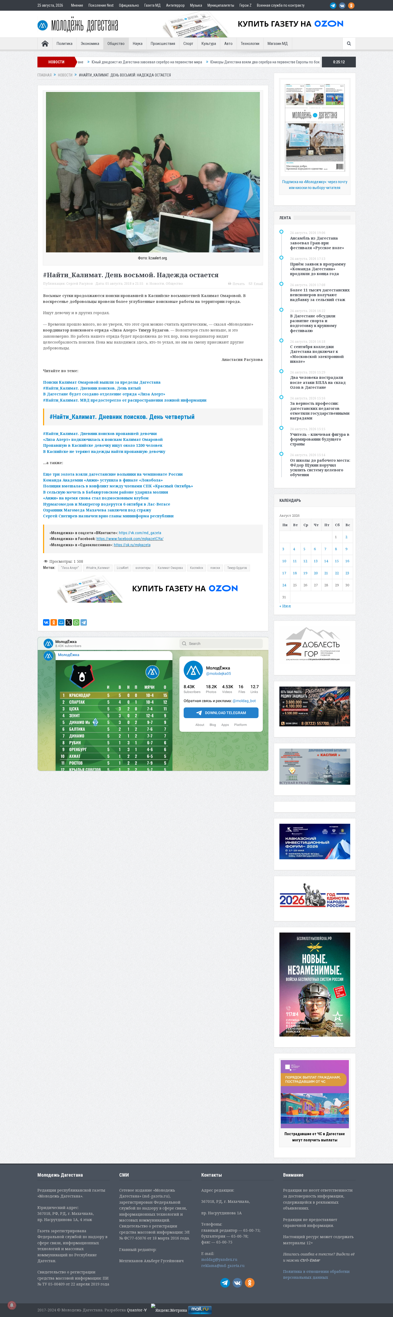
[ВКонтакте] (46, 622)
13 (316, 561)
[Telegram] (83, 622)
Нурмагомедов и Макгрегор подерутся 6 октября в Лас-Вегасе (106, 504)
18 (295, 573)
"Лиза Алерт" (70, 568)
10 (284, 561)
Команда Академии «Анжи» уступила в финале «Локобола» (103, 480)
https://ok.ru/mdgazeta (132, 544)
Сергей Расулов (79, 283)
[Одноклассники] (54, 622)
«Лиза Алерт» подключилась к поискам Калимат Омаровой (103, 439)
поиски (215, 568)
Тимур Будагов (237, 568)
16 (347, 561)
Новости (156, 283)
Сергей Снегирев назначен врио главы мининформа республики (108, 515)
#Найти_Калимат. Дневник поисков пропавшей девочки (100, 433)
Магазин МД (278, 43)
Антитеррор (175, 5)
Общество (116, 43)
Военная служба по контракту (281, 5)
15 (337, 561)
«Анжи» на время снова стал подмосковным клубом (96, 497)
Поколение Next (101, 5)
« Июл (285, 606)
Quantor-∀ (137, 1309)
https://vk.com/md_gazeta (140, 532)
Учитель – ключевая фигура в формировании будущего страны (319, 439)
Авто (228, 43)
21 (326, 573)
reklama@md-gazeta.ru (223, 1265)
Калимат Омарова (170, 568)
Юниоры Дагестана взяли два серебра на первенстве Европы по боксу (184, 62)
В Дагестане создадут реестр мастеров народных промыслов (298, 62)
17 (284, 573)
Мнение (77, 5)
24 (284, 585)
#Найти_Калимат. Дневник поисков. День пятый (92, 388)
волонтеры (143, 568)
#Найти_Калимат (98, 568)
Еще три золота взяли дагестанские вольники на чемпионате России (113, 474)
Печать (239, 284)
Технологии (250, 43)
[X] (69, 622)
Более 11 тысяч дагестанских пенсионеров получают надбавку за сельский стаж (320, 294)
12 (305, 561)
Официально (129, 5)
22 (337, 573)
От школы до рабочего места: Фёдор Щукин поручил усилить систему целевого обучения (320, 467)
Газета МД (152, 5)
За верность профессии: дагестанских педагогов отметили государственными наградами (319, 411)
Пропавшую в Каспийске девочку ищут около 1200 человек (102, 445)
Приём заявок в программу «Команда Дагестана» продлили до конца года (318, 268)
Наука (137, 43)
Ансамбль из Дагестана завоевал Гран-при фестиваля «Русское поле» (317, 243)
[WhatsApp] (76, 622)
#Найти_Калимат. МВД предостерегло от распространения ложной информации (124, 400)
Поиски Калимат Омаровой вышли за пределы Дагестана (102, 382)
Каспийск (196, 568)
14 (326, 561)
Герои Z (246, 5)
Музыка (196, 5)
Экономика (90, 43)
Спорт (188, 43)
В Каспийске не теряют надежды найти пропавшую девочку (104, 451)
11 (295, 561)
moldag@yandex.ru (219, 1259)
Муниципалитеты (220, 5)
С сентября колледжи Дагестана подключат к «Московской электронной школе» (317, 354)
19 (305, 573)
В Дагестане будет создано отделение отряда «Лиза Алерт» (104, 393)
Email (258, 284)
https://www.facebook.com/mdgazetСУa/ (130, 538)
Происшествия (163, 43)
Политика (64, 43)
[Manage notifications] (11, 1305)
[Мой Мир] (61, 622)
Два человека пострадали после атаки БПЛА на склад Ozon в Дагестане (318, 382)
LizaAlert (122, 568)
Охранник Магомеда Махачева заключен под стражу (97, 510)
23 (347, 573)
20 (316, 573)
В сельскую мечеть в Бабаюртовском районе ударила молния (105, 492)
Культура (209, 43)
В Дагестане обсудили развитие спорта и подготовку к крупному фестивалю (313, 323)
